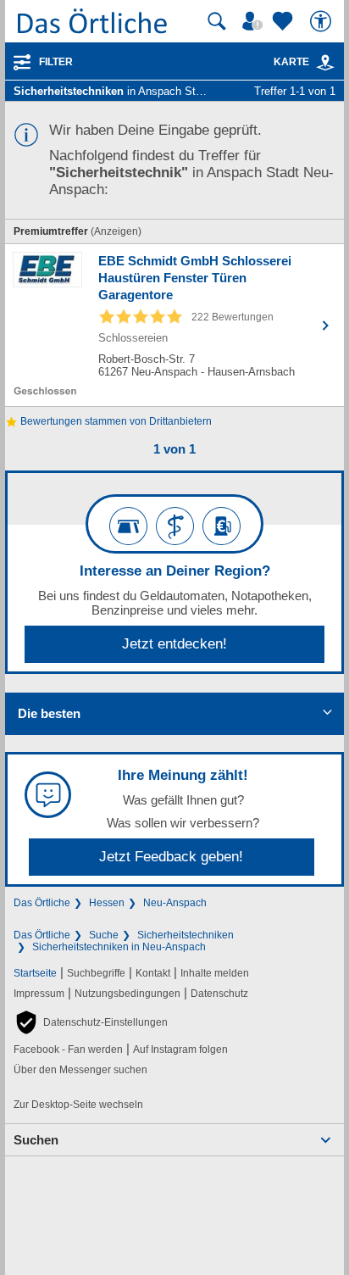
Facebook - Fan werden (68, 1049)
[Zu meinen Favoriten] (284, 21)
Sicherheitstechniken (185, 935)
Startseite (35, 973)
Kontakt (153, 973)
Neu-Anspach (175, 903)
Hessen (107, 903)
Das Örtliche (42, 903)
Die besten (49, 713)
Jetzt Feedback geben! (171, 857)
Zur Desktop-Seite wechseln (78, 1105)
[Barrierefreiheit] (322, 21)
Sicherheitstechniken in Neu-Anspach (119, 947)
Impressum (39, 993)
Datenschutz (219, 993)
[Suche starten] (217, 21)
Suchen (36, 1140)
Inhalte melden (214, 973)
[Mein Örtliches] (255, 21)
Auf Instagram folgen (180, 1049)
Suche (104, 935)
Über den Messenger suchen (80, 1070)
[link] (325, 63)
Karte (291, 62)
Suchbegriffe (96, 973)
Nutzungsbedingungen (127, 993)
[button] (91, 1022)
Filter (56, 62)
